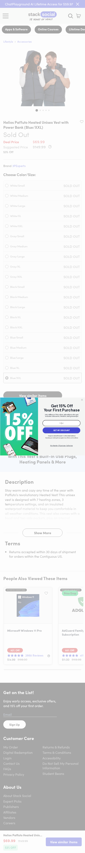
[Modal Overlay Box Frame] (42, 426)
